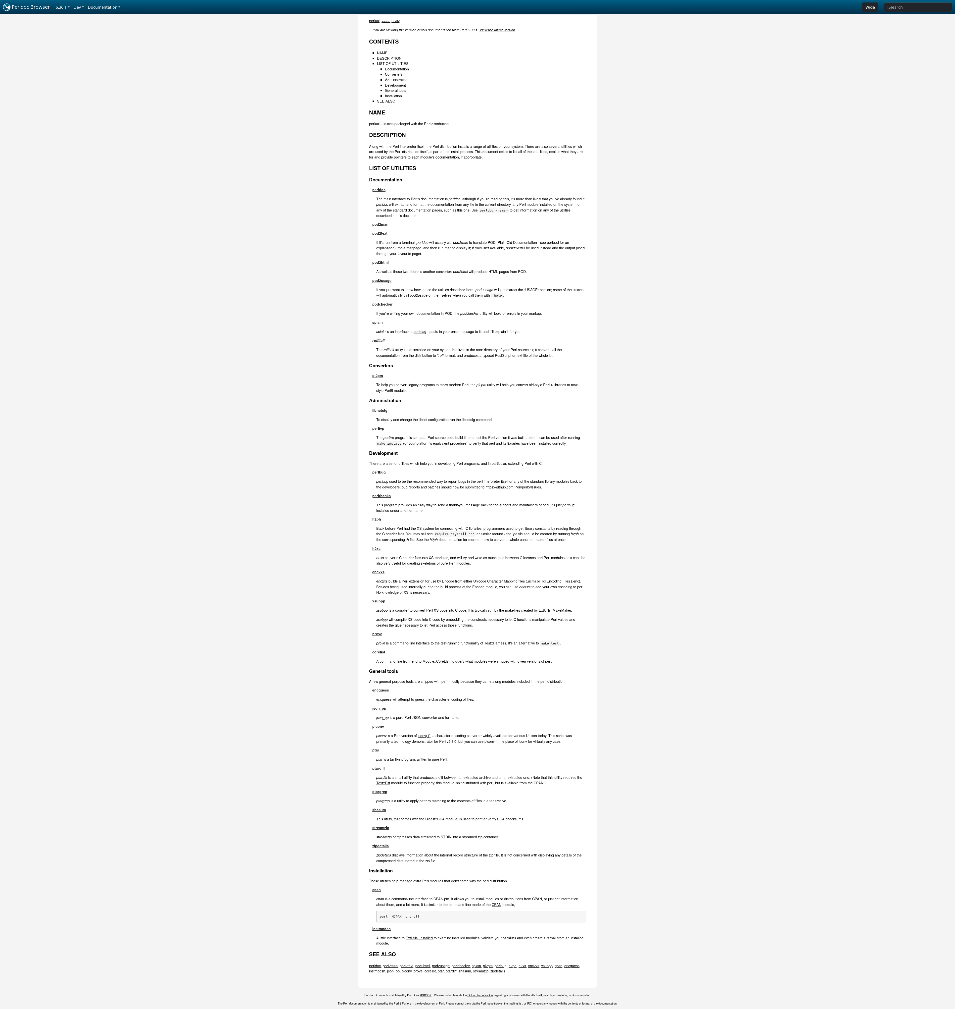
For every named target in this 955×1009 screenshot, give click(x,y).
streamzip (380, 827)
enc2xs (378, 571)
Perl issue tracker (492, 1003)
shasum (379, 809)
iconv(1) (424, 735)
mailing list (515, 1003)
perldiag (420, 331)
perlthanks (381, 495)
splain (377, 322)
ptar (375, 749)
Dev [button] (77, 7)
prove (377, 633)
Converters (393, 74)
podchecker (382, 304)
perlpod (553, 242)
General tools (395, 90)
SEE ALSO (386, 101)
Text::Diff (383, 782)
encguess (380, 690)
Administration (396, 79)
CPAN (395, 21)
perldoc (378, 189)
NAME (382, 52)
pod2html (380, 262)
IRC (529, 1003)
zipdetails (380, 845)
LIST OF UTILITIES (393, 63)
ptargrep (379, 791)
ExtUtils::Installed (419, 937)
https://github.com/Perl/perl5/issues (513, 486)
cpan (376, 889)
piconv (378, 726)
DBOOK (426, 995)
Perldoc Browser (30, 6)
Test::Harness (495, 642)
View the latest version (497, 29)
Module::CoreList (436, 661)
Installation (393, 95)
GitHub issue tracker (480, 995)
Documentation (397, 68)
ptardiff (378, 768)
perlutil (374, 20)
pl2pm (377, 375)
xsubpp (378, 600)
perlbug (379, 472)
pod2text (379, 233)
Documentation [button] (102, 7)
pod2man (380, 224)
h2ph (376, 519)
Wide (870, 7)
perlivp (378, 428)
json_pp (379, 708)
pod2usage (381, 280)
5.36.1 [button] (61, 7)
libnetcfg (379, 410)
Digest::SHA (435, 818)
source (386, 21)
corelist (378, 651)
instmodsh (381, 928)
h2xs (376, 548)
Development (395, 85)
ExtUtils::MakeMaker (555, 610)
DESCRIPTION (389, 58)
